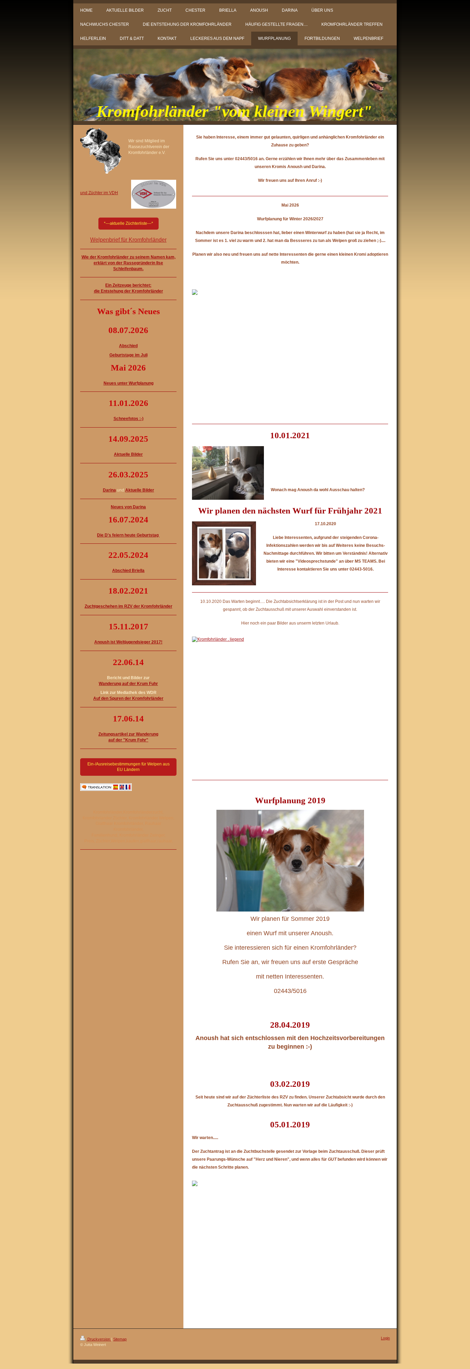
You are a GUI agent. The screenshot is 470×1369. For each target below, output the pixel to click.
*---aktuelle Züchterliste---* (128, 223)
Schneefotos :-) (128, 418)
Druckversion (98, 1339)
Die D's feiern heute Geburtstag (128, 535)
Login (385, 1338)
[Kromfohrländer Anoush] (290, 701)
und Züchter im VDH (99, 192)
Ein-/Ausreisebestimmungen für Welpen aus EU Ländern (128, 767)
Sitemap (120, 1339)
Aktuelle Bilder (139, 490)
